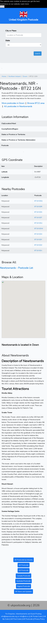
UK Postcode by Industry (23, 560)
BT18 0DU (38, 223)
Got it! (2, 6)
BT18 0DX (38, 234)
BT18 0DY (38, 239)
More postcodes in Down (13, 103)
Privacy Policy (39, 619)
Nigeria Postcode (23, 586)
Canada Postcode (23, 576)
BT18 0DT (38, 217)
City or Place (10, 30)
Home (4, 76)
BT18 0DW (38, 228)
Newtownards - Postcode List (16, 268)
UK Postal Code (36, 616)
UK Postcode (23, 565)
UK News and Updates (23, 591)
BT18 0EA (38, 250)
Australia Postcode (23, 581)
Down (25, 76)
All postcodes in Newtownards (18, 106)
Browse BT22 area (35, 103)
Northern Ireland (14, 76)
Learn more (25, 4)
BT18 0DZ (38, 245)
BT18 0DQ (38, 201)
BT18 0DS (38, 212)
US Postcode (23, 570)
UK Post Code (16, 619)
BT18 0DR (38, 206)
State (7, 40)
